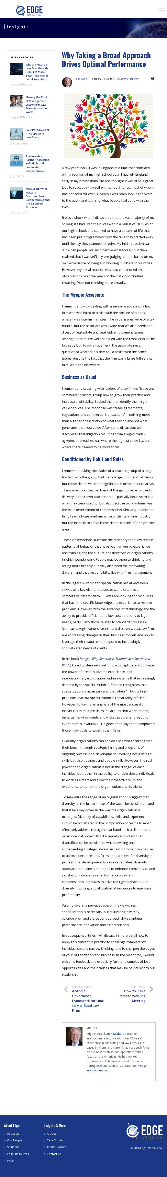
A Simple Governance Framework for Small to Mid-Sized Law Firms (88, 999)
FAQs (10, 1161)
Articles (51, 1133)
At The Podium (57, 1147)
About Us (13, 1133)
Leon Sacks (81, 79)
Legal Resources (18, 1154)
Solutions (13, 1147)
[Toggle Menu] (161, 10)
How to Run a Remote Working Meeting (132, 994)
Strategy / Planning (127, 79)
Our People (14, 1140)
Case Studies (55, 1140)
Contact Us (54, 1154)
